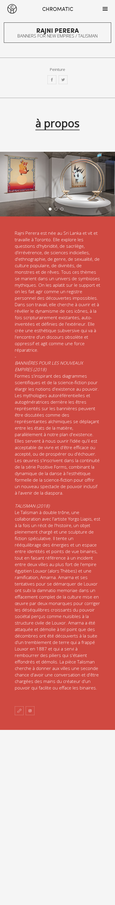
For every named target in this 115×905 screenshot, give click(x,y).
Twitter (63, 79)
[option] (57, 184)
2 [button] (57, 210)
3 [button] (63, 210)
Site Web (19, 710)
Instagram (30, 710)
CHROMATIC (12, 9)
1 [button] (52, 210)
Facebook (51, 79)
